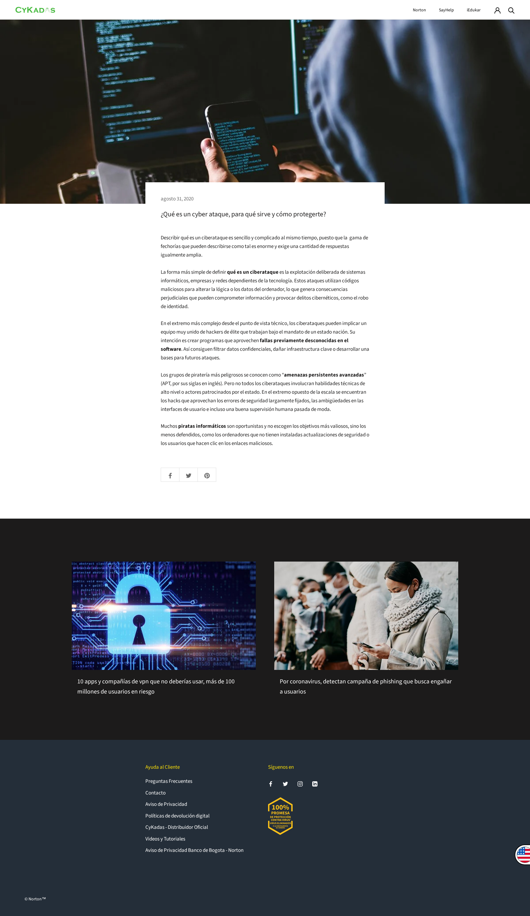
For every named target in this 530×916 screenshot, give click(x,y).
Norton (419, 10)
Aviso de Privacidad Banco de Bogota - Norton (194, 850)
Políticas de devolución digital (177, 816)
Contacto (155, 793)
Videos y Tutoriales (165, 839)
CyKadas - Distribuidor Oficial (176, 827)
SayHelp (446, 10)
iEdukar (474, 10)
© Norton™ (35, 899)
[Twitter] (285, 783)
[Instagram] (300, 783)
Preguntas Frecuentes (168, 781)
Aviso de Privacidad (166, 804)
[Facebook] (270, 783)
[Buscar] (511, 10)
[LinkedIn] (314, 783)
